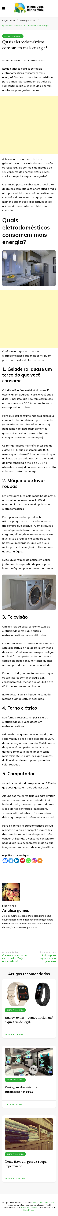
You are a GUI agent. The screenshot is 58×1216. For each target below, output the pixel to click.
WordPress (28, 1210)
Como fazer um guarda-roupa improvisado (26, 1163)
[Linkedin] (16, 860)
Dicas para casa (12, 36)
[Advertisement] (29, 125)
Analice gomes (13, 61)
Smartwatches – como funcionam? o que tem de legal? (29, 1019)
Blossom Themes (29, 1207)
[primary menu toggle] (3, 8)
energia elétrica (45, 847)
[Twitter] (11, 860)
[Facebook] (5, 860)
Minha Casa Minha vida (44, 1202)
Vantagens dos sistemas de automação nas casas (23, 1089)
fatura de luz (36, 360)
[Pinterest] (22, 860)
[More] (40, 860)
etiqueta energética (34, 188)
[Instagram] (34, 860)
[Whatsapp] (28, 860)
